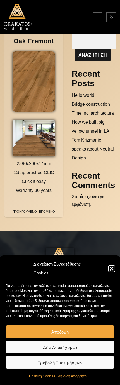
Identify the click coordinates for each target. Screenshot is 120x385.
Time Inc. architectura (93, 113)
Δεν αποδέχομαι (60, 347)
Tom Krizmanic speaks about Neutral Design (93, 149)
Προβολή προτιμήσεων (60, 362)
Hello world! (83, 95)
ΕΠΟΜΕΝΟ (47, 211)
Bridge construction (91, 104)
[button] (111, 268)
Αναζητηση (92, 54)
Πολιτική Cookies (42, 376)
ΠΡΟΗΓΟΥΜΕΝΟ (25, 211)
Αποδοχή (60, 332)
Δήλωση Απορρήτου (73, 376)
